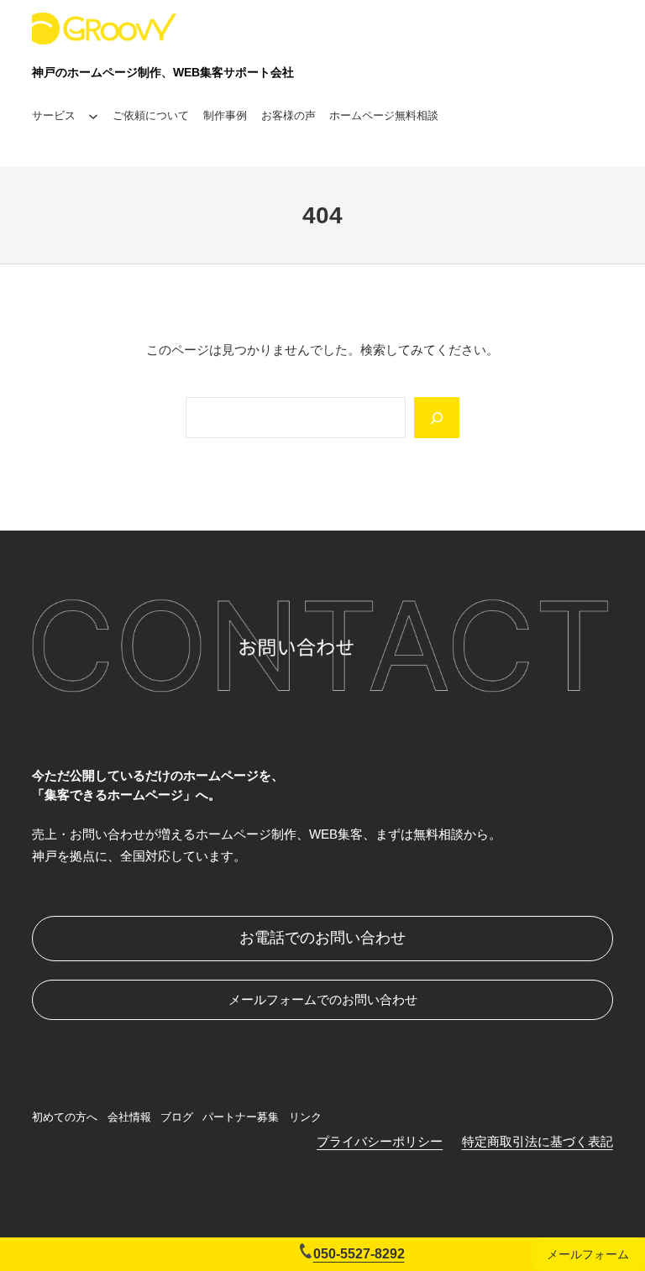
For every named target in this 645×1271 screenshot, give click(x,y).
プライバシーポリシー (380, 1141)
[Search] (436, 417)
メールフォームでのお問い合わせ (322, 999)
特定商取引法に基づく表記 (537, 1141)
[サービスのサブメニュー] (93, 117)
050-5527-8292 (359, 1253)
